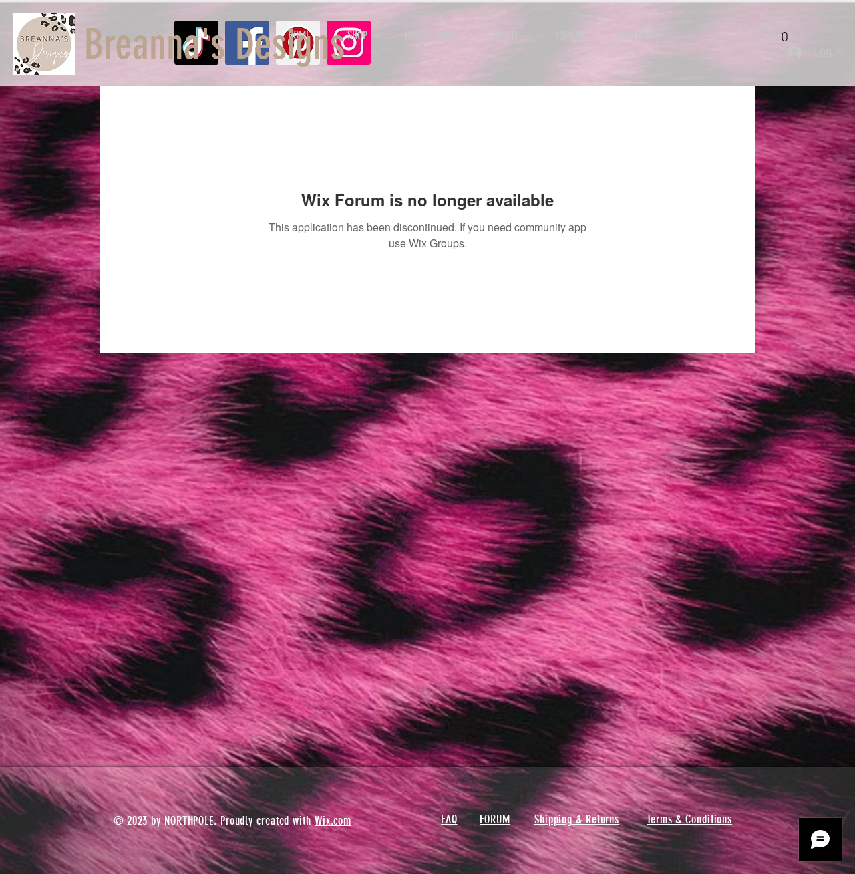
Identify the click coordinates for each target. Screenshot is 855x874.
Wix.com (333, 820)
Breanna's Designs (214, 44)
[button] (778, 32)
